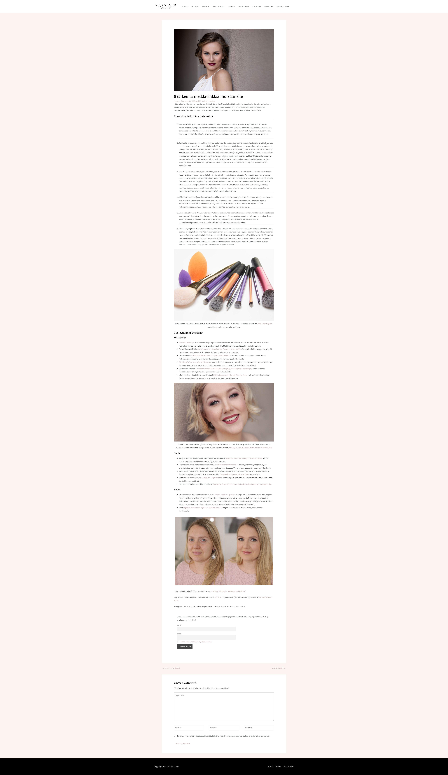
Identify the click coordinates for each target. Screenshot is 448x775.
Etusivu (185, 6)
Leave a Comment (182, 101)
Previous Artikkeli (171, 668)
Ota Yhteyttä (288, 766)
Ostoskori (257, 6)
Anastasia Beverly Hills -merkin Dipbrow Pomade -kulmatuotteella (242, 484)
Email (179, 634)
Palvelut (205, 6)
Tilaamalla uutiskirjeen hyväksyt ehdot (196, 642)
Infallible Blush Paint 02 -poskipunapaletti (211, 355)
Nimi (179, 625)
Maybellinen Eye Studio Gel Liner (234, 474)
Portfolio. (218, 597)
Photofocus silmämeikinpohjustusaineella (244, 458)
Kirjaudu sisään (283, 6)
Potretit (195, 6)
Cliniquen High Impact (212, 478)
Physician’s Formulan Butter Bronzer (195, 362)
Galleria (231, 6)
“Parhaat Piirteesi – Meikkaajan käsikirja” (229, 591)
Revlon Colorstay (186, 343)
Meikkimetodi (218, 6)
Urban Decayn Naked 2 (227, 465)
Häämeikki (196, 101)
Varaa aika (268, 6)
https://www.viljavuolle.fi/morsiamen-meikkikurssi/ (250, 448)
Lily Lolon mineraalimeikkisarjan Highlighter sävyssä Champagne (224, 369)
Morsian (211, 101)
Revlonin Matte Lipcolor (224, 495)
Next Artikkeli (279, 668)
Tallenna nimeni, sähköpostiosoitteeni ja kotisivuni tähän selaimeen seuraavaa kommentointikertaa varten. (223, 736)
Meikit (204, 101)
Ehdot (278, 766)
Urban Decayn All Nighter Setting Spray (230, 375)
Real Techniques (264, 324)
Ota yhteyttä (243, 6)
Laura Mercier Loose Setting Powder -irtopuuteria (219, 349)
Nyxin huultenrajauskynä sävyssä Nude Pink (203, 507)
